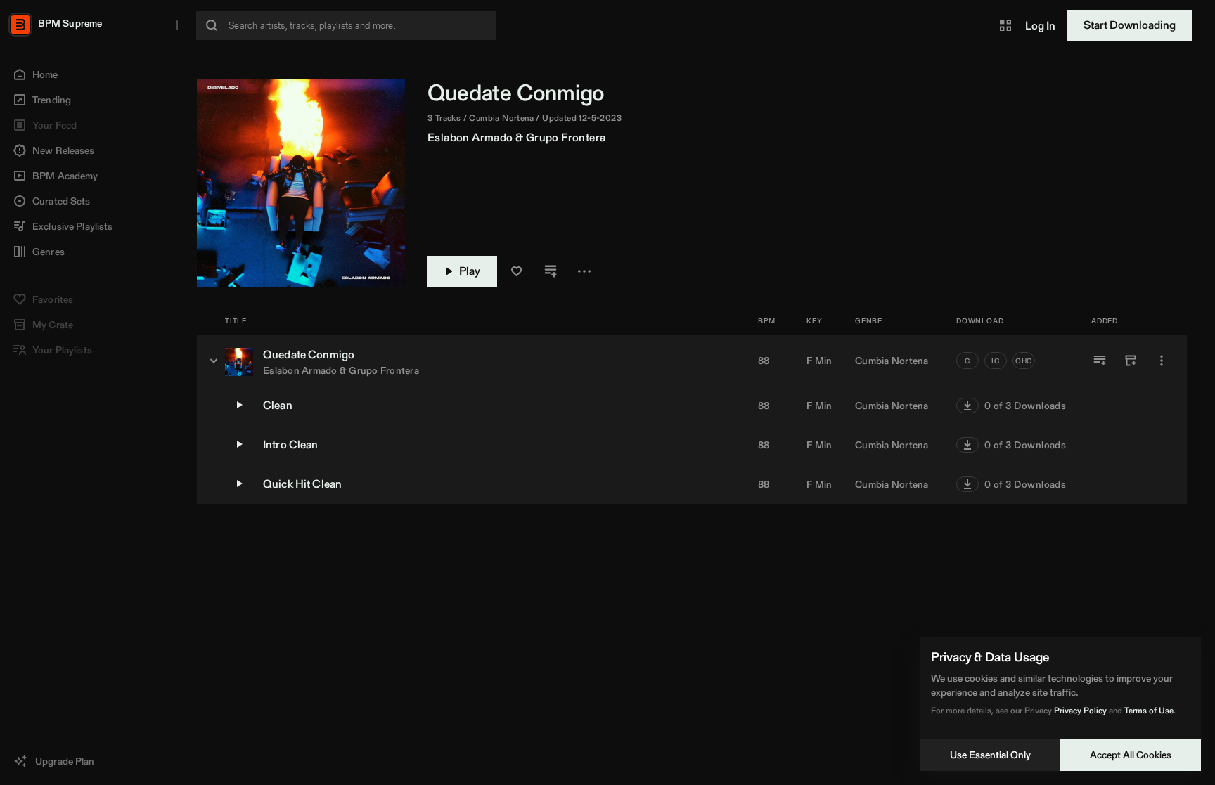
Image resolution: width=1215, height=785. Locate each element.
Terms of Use (1149, 710)
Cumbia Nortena (892, 360)
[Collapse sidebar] (177, 25)
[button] (1005, 25)
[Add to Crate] (1131, 360)
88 (764, 360)
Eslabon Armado (470, 137)
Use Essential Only (990, 755)
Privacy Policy (1080, 710)
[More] (1162, 360)
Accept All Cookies (1130, 755)
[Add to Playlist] (1100, 360)
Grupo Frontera (566, 137)
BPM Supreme (70, 23)
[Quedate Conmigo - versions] (213, 360)
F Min (819, 360)
